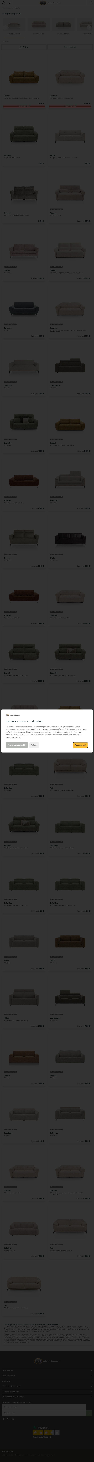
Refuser (34, 745)
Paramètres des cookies (16, 745)
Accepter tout (80, 745)
